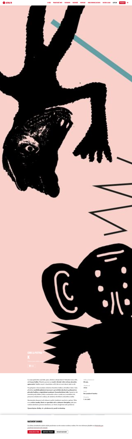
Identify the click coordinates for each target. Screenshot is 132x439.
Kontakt (82, 3)
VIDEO (32, 366)
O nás (49, 3)
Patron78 (67, 3)
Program (122, 3)
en (127, 3)
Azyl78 (115, 3)
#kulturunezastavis (94, 3)
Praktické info (57, 3)
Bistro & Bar (107, 3)
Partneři (75, 3)
